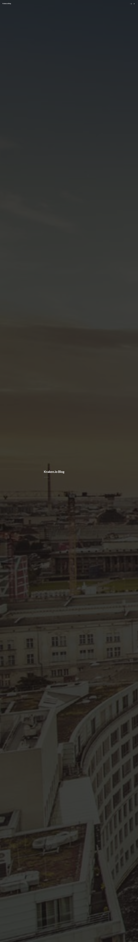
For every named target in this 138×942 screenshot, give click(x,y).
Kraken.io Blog (7, 3)
